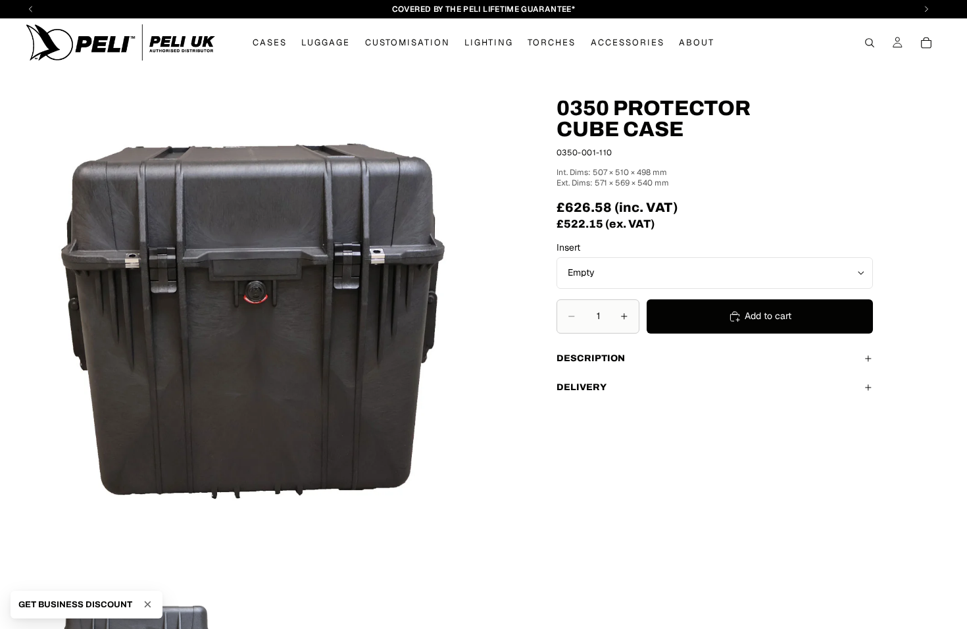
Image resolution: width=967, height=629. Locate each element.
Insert (568, 247)
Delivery (582, 387)
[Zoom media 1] (252, 324)
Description (591, 358)
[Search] (869, 42)
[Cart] (926, 42)
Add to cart (768, 316)
